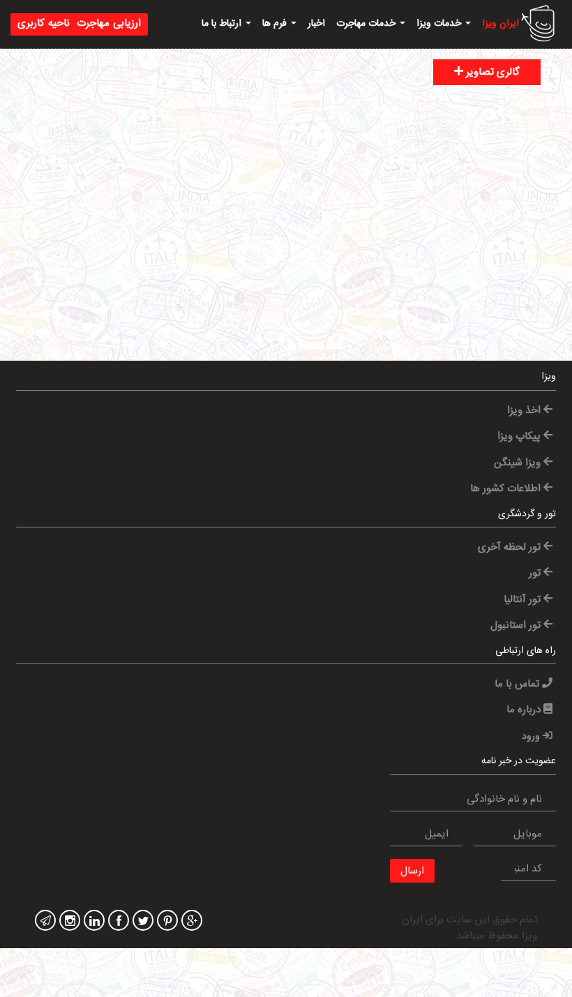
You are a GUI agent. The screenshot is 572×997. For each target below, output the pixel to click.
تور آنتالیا (523, 599)
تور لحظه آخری (510, 547)
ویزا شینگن (518, 463)
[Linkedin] (92, 922)
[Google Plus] (190, 922)
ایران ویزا (500, 23)
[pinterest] (165, 922)
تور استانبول (516, 625)
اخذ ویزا (525, 410)
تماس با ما (518, 684)
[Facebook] (117, 922)
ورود (532, 736)
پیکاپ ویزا (520, 436)
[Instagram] (68, 922)
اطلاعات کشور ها (506, 488)
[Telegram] (43, 922)
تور (536, 573)
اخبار (316, 23)
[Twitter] (141, 922)
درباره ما (524, 710)
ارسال (412, 871)
